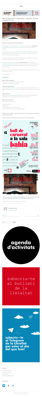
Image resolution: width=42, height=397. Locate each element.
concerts (4, 203)
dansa (15, 203)
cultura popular (10, 203)
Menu (21, 6)
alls (11, 39)
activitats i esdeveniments (12, 201)
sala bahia (19, 203)
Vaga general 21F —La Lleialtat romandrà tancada (32, 216)
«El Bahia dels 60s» (16, 197)
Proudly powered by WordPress (21, 392)
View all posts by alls (12, 210)
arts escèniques (22, 201)
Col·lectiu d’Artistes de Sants (13, 83)
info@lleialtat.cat (10, 375)
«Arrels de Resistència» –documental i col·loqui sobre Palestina (10, 216)
